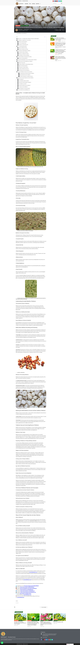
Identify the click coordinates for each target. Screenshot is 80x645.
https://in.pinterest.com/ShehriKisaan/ (26, 589)
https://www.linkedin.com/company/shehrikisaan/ (28, 588)
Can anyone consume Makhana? (23, 86)
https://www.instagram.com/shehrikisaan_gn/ (28, 592)
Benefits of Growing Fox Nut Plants (23, 49)
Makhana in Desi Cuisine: (21, 62)
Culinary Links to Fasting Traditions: (23, 67)
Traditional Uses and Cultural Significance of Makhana (24, 61)
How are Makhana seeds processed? (23, 80)
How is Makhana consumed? (22, 83)
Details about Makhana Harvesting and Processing (24, 56)
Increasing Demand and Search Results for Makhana (27, 73)
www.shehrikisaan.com (33, 572)
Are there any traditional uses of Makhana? (24, 85)
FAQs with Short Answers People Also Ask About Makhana (25, 77)
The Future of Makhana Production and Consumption (24, 71)
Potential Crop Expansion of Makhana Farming (26, 76)
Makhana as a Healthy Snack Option (23, 53)
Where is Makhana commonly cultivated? (24, 88)
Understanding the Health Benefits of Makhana (23, 50)
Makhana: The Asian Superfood (22, 41)
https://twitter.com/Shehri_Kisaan (25, 593)
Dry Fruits (22, 25)
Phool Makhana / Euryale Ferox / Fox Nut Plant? (24, 40)
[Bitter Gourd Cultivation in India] (60, 617)
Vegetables (20, 620)
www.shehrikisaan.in (20, 597)
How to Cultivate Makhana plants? (22, 46)
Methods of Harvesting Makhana (22, 58)
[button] (2, 642)
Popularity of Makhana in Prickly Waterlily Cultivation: (25, 64)
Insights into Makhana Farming (22, 47)
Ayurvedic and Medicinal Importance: (23, 68)
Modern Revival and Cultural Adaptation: (24, 70)
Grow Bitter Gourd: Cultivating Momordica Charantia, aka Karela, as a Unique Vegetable (60, 39)
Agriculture (18, 25)
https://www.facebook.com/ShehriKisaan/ (27, 590)
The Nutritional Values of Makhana (23, 52)
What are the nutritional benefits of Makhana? (24, 82)
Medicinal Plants (60, 53)
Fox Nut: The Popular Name (22, 43)
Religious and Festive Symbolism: (23, 65)
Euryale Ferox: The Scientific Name (23, 44)
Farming (27, 25)
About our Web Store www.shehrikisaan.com (24, 89)
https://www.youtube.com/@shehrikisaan (27, 587)
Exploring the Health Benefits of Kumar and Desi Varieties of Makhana (27, 59)
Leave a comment (44, 607)
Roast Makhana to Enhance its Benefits (23, 55)
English (69, 644)
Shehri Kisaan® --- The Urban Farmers (23, 29)
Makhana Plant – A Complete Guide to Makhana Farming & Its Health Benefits (28, 38)
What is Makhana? (20, 79)
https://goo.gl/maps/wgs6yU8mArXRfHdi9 (31, 585)
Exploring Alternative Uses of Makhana (25, 74)
